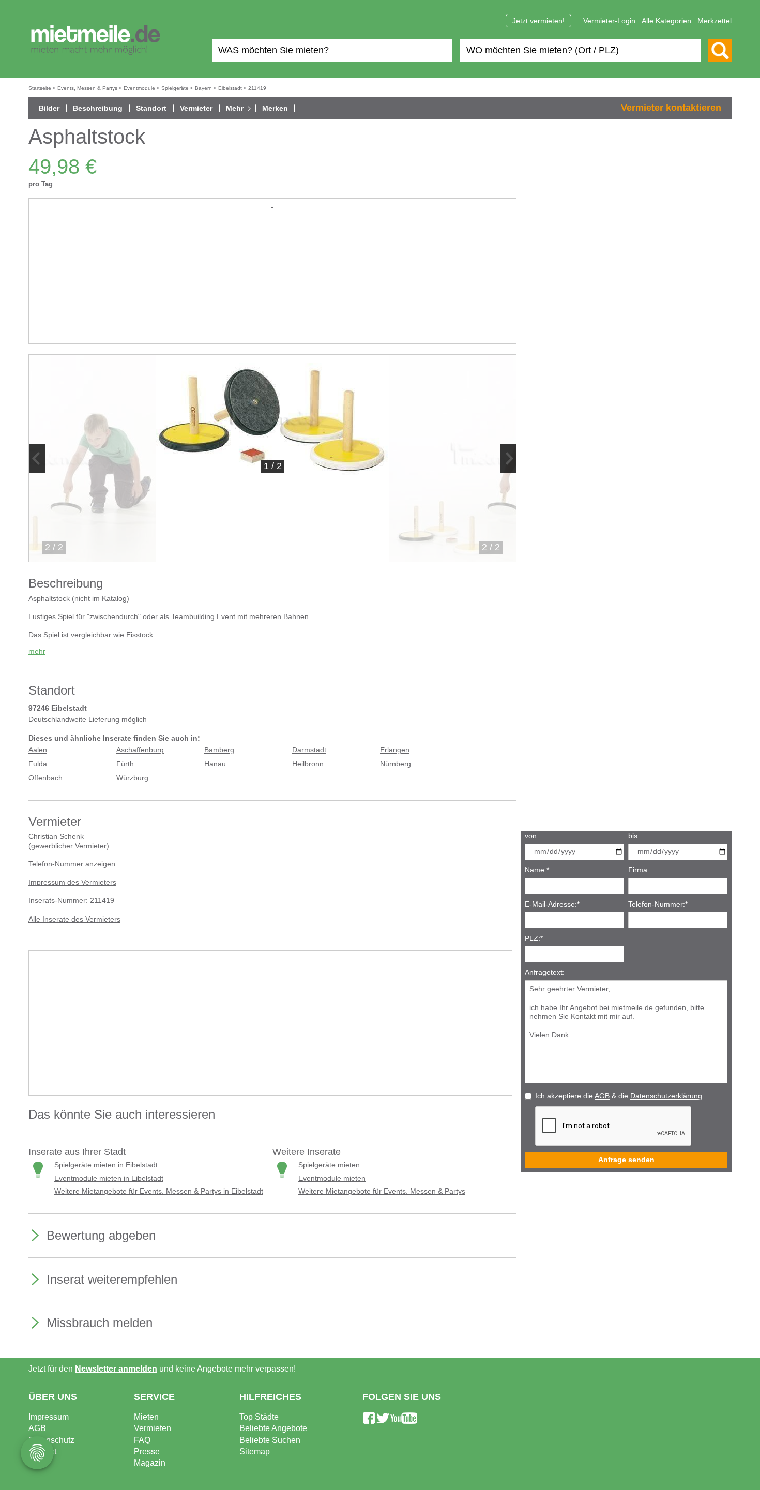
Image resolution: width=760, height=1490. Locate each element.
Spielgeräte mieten (329, 1165)
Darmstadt (309, 750)
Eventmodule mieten (332, 1178)
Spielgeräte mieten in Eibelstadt (106, 1165)
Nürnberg (395, 764)
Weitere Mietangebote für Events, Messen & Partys (381, 1191)
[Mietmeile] (95, 40)
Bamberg (219, 750)
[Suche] (720, 50)
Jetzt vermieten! (538, 21)
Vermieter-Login (609, 21)
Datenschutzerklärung (666, 1096)
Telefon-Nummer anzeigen (71, 864)
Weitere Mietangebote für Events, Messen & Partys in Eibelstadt (158, 1191)
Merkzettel (714, 21)
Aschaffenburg (140, 750)
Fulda (37, 764)
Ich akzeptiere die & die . (619, 1096)
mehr (36, 651)
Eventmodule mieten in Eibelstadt (108, 1178)
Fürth (125, 764)
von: (532, 836)
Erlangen (394, 750)
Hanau (215, 764)
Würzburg (132, 778)
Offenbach (45, 778)
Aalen (37, 750)
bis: (634, 836)
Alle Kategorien (666, 21)
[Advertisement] (272, 282)
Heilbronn (308, 764)
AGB (602, 1096)
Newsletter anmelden (116, 1368)
